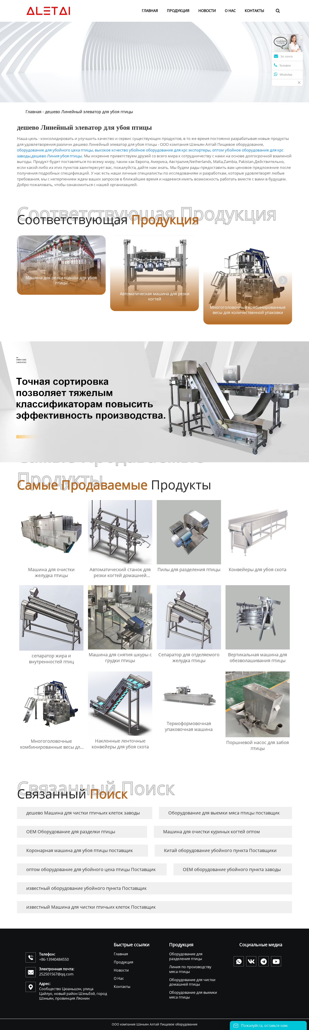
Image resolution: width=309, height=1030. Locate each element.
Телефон (285, 65)
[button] (283, 280)
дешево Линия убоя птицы (56, 155)
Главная (33, 111)
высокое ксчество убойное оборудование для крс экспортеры (152, 150)
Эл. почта (286, 56)
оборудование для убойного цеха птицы (55, 150)
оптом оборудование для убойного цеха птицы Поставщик (91, 869)
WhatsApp (286, 74)
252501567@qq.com (56, 974)
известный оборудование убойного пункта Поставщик (86, 888)
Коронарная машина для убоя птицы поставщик (79, 850)
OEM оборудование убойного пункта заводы (232, 869)
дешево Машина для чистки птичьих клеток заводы (83, 813)
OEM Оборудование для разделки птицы (70, 832)
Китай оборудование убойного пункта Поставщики (220, 850)
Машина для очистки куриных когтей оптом (211, 832)
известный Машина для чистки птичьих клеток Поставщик (91, 907)
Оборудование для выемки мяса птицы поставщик (224, 813)
